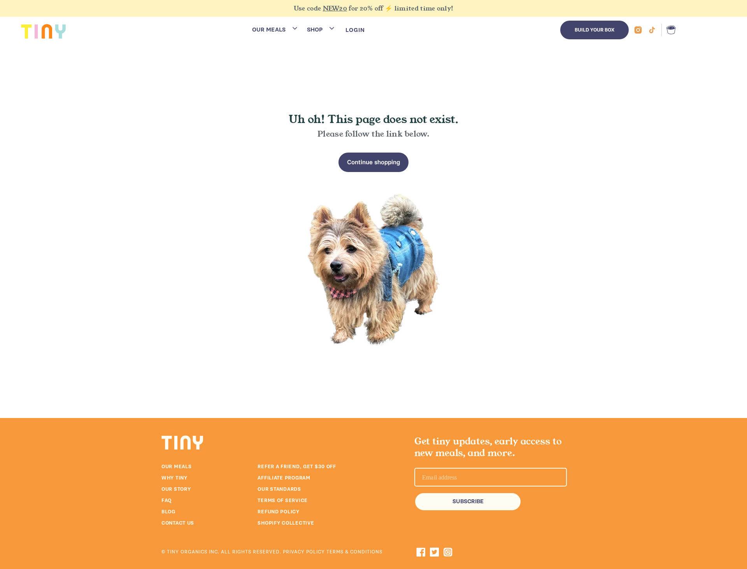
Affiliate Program (284, 478)
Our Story (176, 489)
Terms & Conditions (354, 552)
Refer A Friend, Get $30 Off (297, 467)
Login (355, 30)
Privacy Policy (304, 552)
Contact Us (177, 523)
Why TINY (174, 478)
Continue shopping (373, 162)
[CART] (669, 30)
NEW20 (335, 8)
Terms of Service (283, 500)
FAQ (166, 500)
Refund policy (278, 512)
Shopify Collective (286, 523)
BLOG (168, 512)
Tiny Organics (187, 552)
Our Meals (176, 467)
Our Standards (279, 489)
